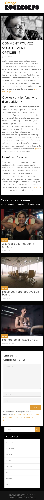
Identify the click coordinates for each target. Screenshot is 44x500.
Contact (33, 497)
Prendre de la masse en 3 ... (20, 339)
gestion (38, 148)
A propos (11, 497)
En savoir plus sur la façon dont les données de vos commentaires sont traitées (21, 417)
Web (8, 485)
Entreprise (10, 448)
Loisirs (8, 460)
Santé (4, 240)
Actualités (9, 442)
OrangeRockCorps (15, 494)
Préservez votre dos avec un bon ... (20, 293)
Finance (9, 454)
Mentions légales (22, 497)
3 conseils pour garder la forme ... (18, 245)
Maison (9, 466)
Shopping (9, 479)
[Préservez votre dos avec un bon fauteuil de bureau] (22, 272)
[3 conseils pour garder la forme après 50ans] (22, 224)
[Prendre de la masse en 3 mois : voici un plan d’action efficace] (22, 320)
